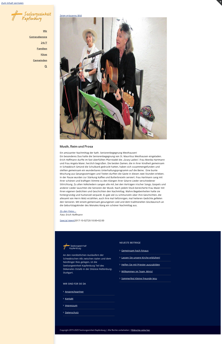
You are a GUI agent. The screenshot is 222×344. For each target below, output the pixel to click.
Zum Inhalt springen (12, 3)
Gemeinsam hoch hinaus (135, 250)
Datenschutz (72, 312)
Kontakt (69, 298)
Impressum (71, 305)
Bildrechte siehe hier (140, 330)
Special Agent (67, 220)
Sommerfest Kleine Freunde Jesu (139, 278)
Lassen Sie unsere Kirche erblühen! (140, 257)
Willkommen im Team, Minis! (137, 271)
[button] (27, 66)
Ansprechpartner (74, 291)
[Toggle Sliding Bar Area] (219, 10)
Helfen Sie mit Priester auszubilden (140, 264)
